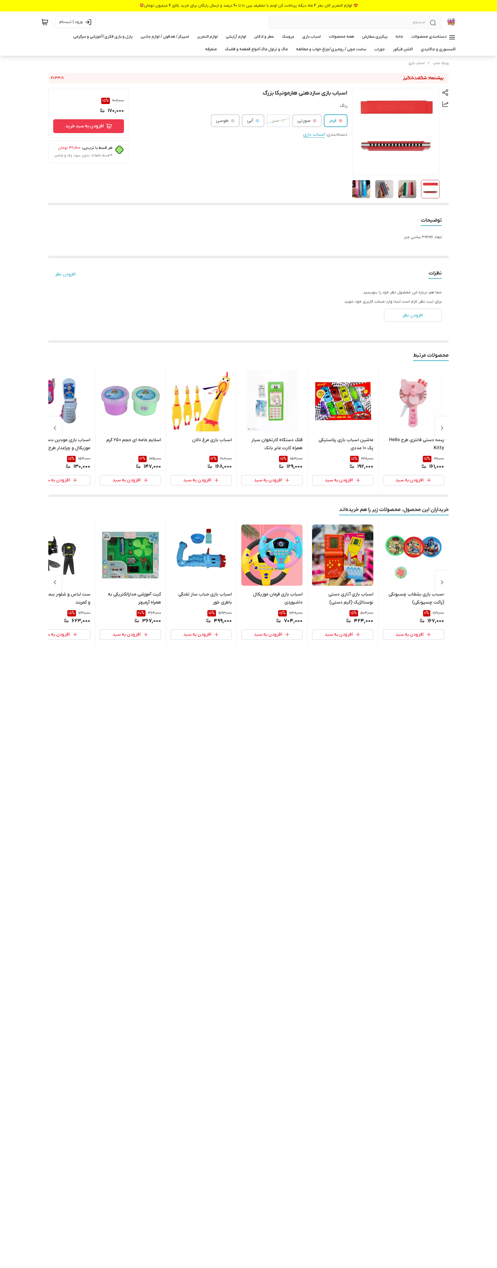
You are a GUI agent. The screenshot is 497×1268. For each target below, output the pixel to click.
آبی (250, 121)
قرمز (333, 121)
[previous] (442, 427)
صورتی (304, 121)
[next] (55, 427)
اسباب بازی (416, 63)
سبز (275, 121)
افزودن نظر (65, 274)
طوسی (222, 121)
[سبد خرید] (44, 22)
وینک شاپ (441, 63)
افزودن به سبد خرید (84, 126)
